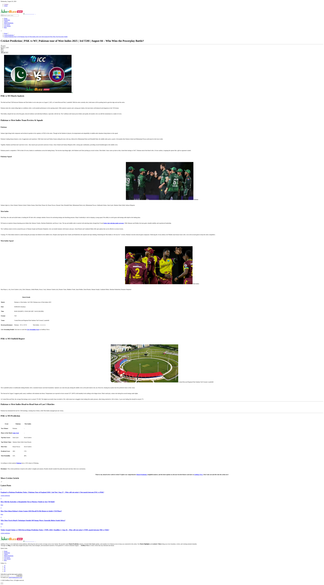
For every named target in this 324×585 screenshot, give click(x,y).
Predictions (7, 20)
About (5, 5)
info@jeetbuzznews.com (15, 577)
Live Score (7, 24)
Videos (6, 21)
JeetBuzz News (198, 474)
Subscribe (19, 575)
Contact (6, 4)
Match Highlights (8, 23)
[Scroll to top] (2, 583)
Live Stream (7, 26)
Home (5, 18)
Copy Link (5, 52)
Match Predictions (141, 474)
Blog (5, 27)
